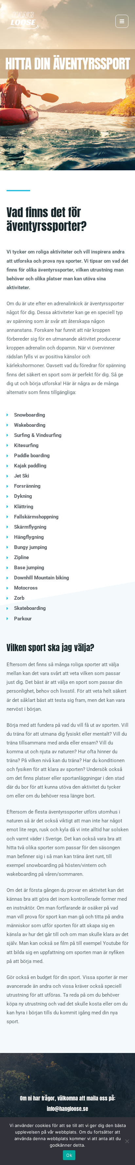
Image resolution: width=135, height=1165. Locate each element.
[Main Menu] (121, 21)
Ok (69, 1155)
